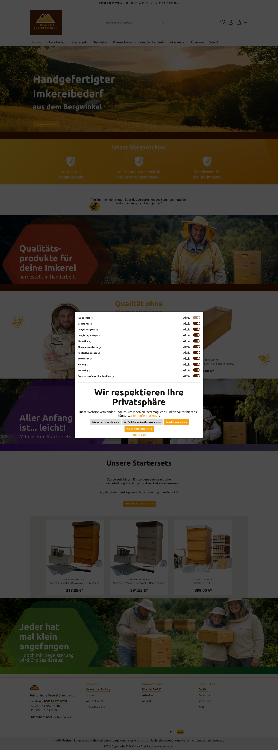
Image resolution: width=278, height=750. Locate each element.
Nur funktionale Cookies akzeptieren (142, 422)
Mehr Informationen (145, 415)
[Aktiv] (196, 317)
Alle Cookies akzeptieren (139, 429)
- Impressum (139, 434)
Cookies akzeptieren (176, 422)
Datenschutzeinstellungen (105, 422)
